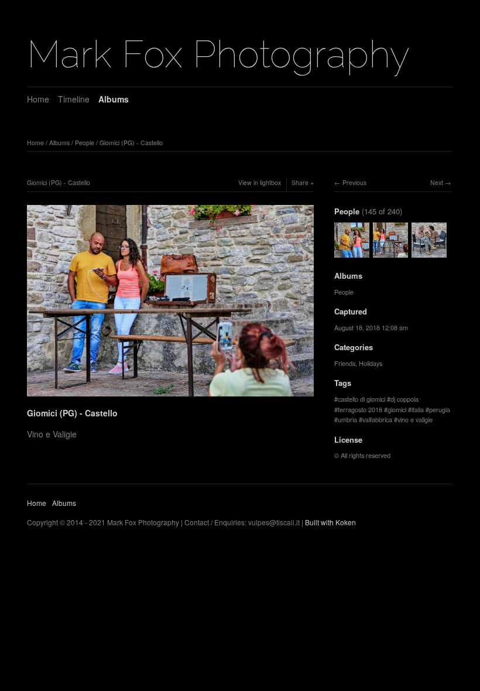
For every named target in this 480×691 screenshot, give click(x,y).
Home (38, 99)
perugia (439, 409)
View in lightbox (259, 182)
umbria (347, 419)
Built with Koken (330, 522)
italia (418, 409)
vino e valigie (415, 419)
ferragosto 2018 (360, 409)
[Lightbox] (170, 398)
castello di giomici (361, 398)
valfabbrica (377, 419)
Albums (113, 99)
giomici (397, 409)
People (84, 142)
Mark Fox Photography (218, 54)
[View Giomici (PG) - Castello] (351, 251)
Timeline (74, 99)
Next (436, 182)
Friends (344, 363)
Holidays (370, 363)
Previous (354, 182)
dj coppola (404, 398)
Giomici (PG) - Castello (131, 142)
